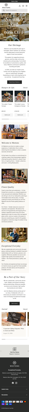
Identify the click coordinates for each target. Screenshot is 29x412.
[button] (23, 5)
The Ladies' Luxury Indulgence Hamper (20, 105)
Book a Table (14, 1)
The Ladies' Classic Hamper (7, 105)
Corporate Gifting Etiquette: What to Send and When (13, 329)
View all (25, 87)
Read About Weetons (14, 82)
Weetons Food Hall (9, 408)
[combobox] (14, 10)
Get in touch (15, 303)
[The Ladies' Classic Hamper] (7, 96)
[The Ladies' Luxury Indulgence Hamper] (20, 96)
